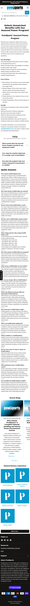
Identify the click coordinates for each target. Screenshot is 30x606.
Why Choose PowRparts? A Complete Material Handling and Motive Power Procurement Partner (12, 425)
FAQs (2, 551)
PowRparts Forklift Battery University (10, 548)
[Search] (27, 12)
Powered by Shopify (15, 603)
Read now (11, 456)
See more (14, 460)
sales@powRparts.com (7, 129)
